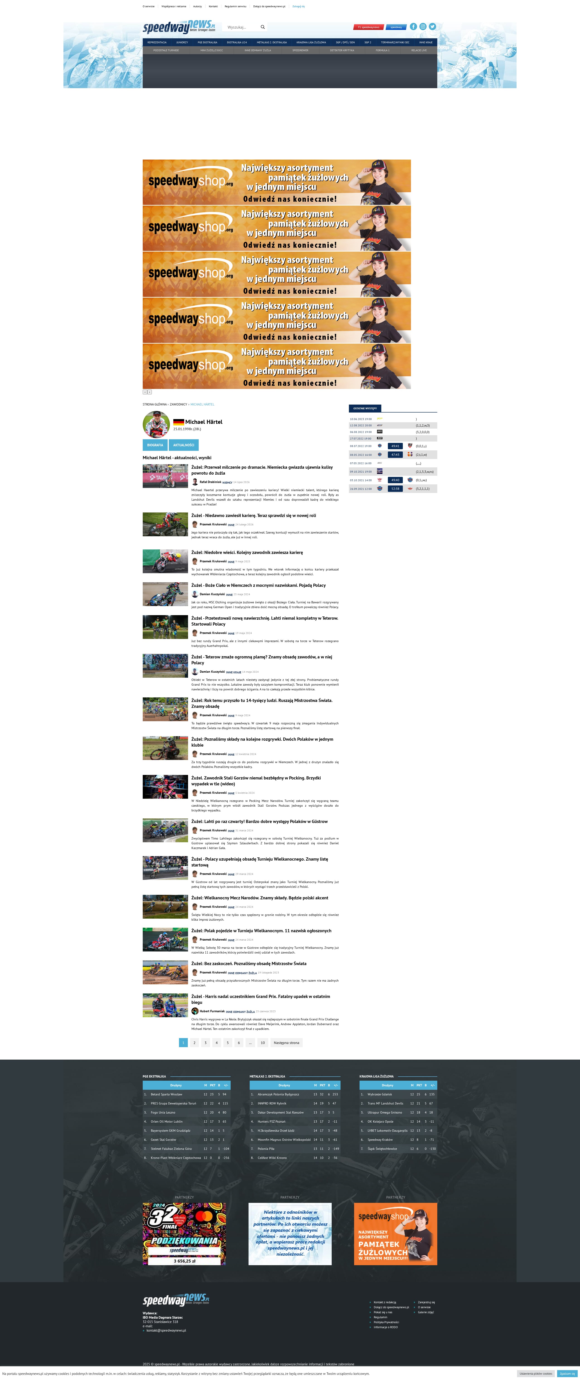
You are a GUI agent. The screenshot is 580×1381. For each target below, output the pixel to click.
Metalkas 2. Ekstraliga (272, 42)
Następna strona (286, 1042)
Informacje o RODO (385, 1327)
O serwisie (149, 6)
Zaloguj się (298, 6)
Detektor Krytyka (342, 50)
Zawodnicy (178, 404)
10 (263, 1042)
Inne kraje (426, 42)
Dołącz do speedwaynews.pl (269, 6)
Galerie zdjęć (425, 1312)
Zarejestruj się (426, 1302)
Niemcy (227, 483)
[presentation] (145, 392)
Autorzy (197, 6)
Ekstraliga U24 (237, 42)
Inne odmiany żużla (258, 50)
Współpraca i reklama (174, 6)
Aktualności (183, 445)
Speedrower (300, 50)
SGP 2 (368, 42)
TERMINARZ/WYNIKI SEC (395, 42)
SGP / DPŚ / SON (345, 42)
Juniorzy (182, 42)
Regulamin (380, 1317)
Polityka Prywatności (386, 1322)
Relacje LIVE (419, 50)
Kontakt (213, 6)
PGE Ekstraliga (207, 42)
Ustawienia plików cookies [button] (536, 1374)
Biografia (155, 445)
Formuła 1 (383, 50)
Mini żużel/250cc (212, 50)
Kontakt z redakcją (384, 1302)
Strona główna (155, 404)
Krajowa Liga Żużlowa (311, 42)
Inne (231, 525)
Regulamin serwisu (235, 6)
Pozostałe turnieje (166, 50)
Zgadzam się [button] (567, 1374)
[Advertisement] (290, 125)
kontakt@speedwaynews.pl (166, 1330)
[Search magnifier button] (263, 27)
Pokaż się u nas (382, 1312)
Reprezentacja (157, 42)
